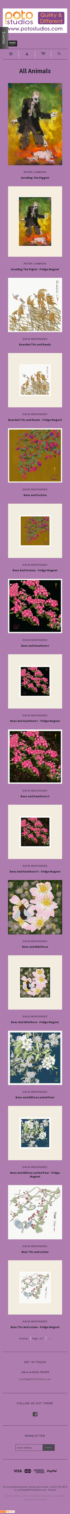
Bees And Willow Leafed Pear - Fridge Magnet (35, 1174)
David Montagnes (35, 339)
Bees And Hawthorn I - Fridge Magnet (35, 721)
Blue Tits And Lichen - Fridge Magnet (35, 1327)
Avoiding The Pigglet (35, 177)
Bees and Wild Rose (35, 947)
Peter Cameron (35, 172)
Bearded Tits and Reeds (35, 344)
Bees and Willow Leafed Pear (35, 1097)
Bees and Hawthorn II (35, 796)
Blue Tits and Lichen (35, 1252)
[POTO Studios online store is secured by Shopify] (12, 44)
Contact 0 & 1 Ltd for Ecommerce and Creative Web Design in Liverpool (35, 1497)
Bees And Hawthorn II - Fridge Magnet (35, 871)
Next (50, 1338)
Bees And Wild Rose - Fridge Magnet (35, 1022)
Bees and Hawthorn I (35, 645)
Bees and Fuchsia (35, 495)
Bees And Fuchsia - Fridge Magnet (35, 570)
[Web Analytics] (7, 1511)
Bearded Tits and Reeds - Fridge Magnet (35, 420)
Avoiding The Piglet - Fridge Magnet (35, 269)
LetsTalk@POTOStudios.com (35, 1379)
